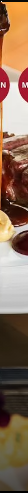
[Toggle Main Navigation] (1, 1)
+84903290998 (26, 1)
